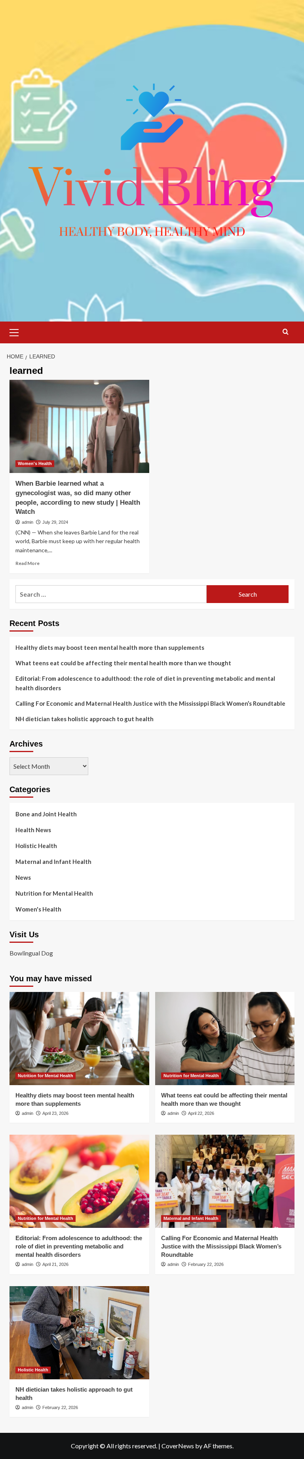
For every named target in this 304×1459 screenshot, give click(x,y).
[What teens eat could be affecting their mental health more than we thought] (225, 1038)
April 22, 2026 (201, 1113)
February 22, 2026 (206, 1264)
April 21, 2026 (55, 1264)
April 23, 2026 (55, 1113)
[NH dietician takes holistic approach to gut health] (79, 1332)
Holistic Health (36, 845)
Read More (27, 563)
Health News (33, 829)
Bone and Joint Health (46, 814)
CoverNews (178, 1445)
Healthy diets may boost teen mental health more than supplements (109, 647)
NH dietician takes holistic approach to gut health (84, 718)
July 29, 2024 (55, 522)
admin (27, 522)
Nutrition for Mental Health (54, 893)
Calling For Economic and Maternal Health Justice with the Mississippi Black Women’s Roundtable (150, 703)
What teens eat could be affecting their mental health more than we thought (123, 662)
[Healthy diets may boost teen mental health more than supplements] (79, 1038)
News (23, 877)
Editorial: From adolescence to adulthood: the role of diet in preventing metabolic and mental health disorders (145, 683)
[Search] (286, 332)
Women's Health (35, 463)
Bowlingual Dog (31, 953)
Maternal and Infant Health (53, 861)
